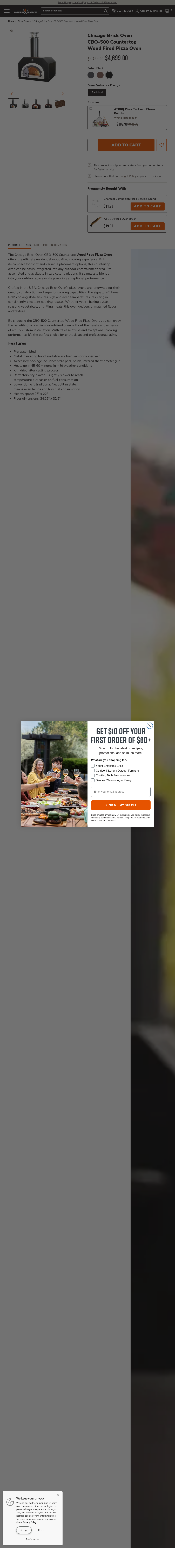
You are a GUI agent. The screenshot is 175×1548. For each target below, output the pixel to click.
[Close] (59, 1494)
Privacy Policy (30, 1522)
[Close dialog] (150, 726)
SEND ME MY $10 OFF (121, 805)
